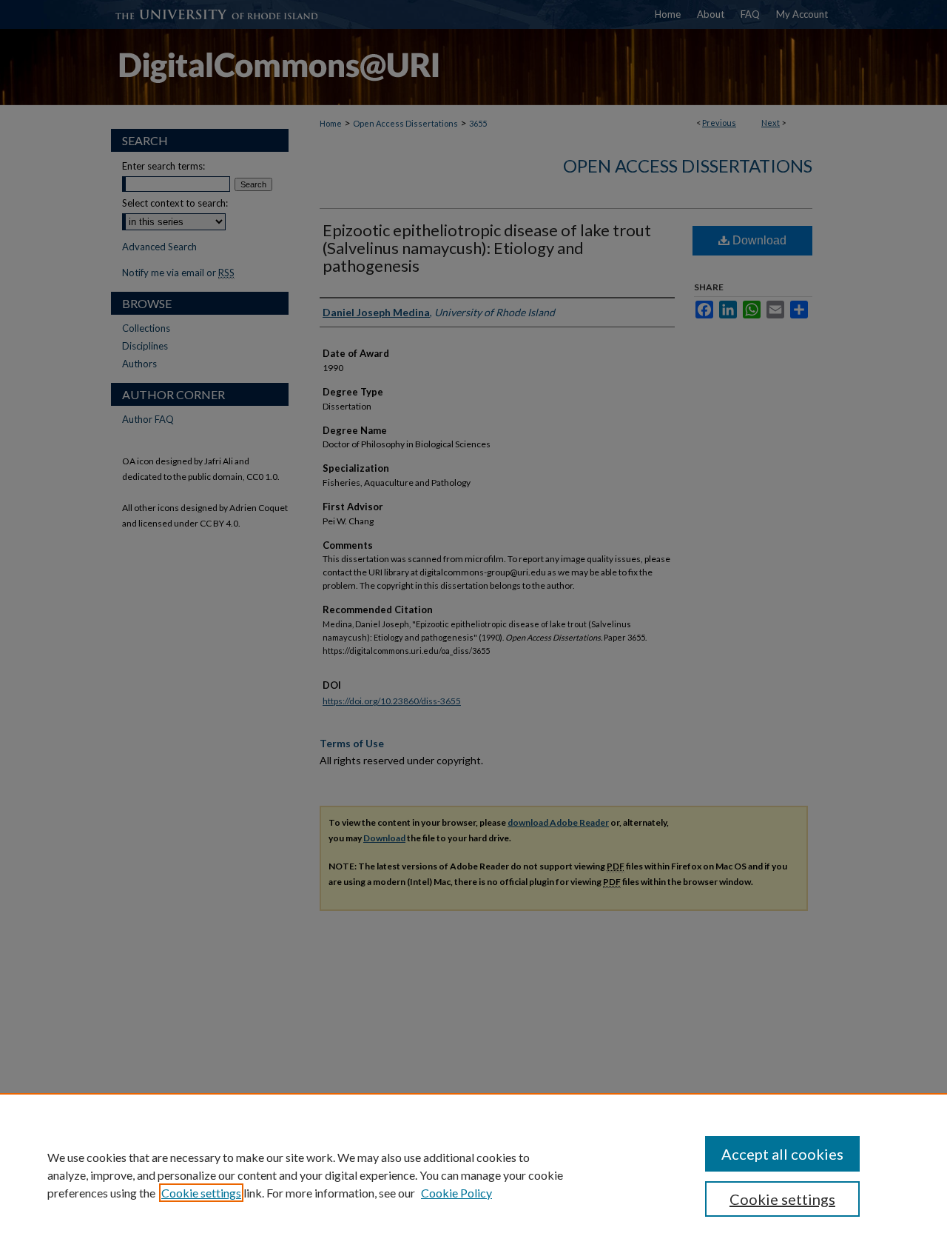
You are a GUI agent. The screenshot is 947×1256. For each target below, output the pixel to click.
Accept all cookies (782, 1154)
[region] (473, 1174)
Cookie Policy (456, 1193)
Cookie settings (201, 1193)
